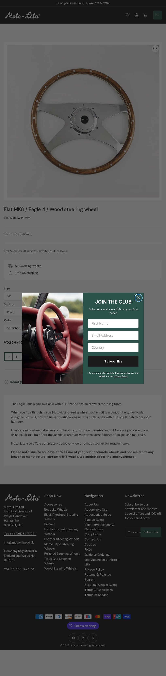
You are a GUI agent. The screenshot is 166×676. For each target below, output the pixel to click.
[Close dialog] (138, 297)
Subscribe (113, 361)
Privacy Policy (121, 376)
